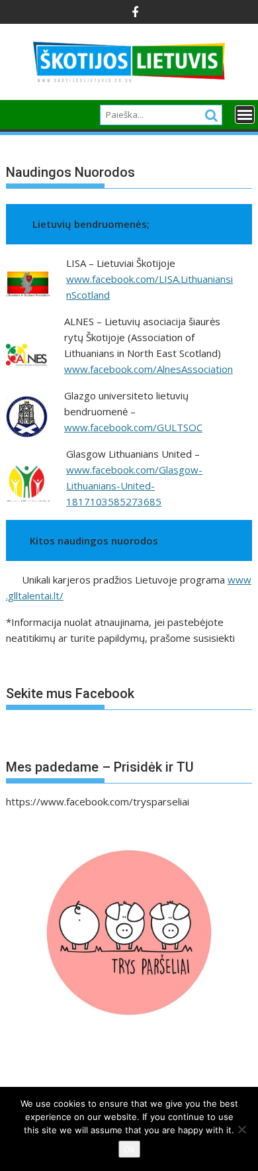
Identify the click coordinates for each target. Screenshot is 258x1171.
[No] (241, 1129)
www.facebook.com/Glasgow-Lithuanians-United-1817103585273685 (134, 485)
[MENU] (245, 114)
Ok (129, 1149)
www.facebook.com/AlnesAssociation (148, 369)
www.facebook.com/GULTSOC (133, 427)
